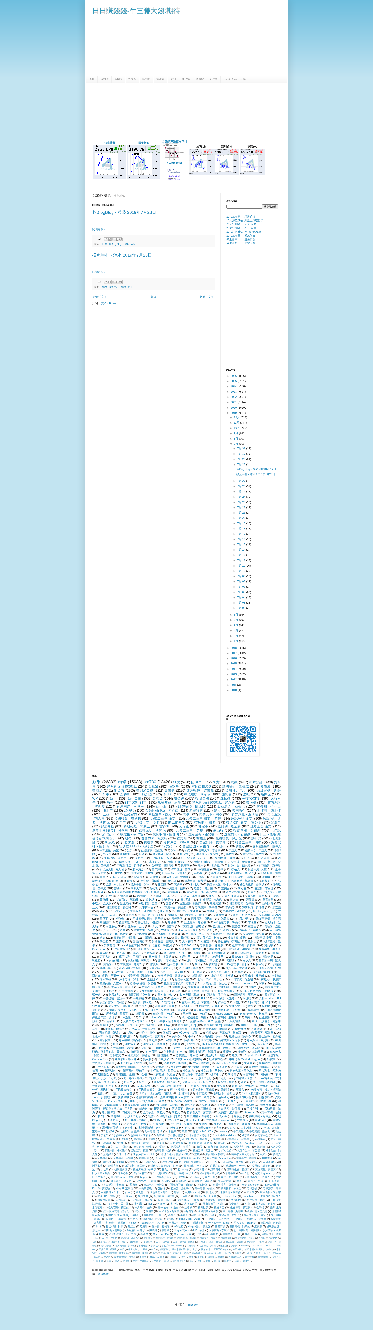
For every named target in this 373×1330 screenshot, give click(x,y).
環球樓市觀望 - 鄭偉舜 (202, 1051)
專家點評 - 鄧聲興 (212, 842)
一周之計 (158, 1047)
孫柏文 (235, 869)
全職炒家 (163, 1059)
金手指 (260, 1207)
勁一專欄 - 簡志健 (243, 1104)
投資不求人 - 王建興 (188, 1200)
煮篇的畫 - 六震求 (111, 983)
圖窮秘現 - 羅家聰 (202, 1181)
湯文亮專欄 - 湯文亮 (268, 918)
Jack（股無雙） (251, 1093)
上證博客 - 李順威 (222, 975)
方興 (218, 1127)
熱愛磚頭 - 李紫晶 (140, 1135)
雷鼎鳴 (164, 826)
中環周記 (238, 1131)
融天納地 (114, 994)
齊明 (243, 1082)
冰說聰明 (167, 1162)
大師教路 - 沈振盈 (164, 1074)
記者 (141, 854)
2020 (234, 407)
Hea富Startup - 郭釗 (122, 1177)
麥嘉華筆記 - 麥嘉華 (238, 1139)
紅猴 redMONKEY (203, 1131)
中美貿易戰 (145, 1188)
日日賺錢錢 (269, 1162)
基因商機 (220, 1226)
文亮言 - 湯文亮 (228, 1112)
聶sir (197, 964)
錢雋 (129, 880)
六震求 (165, 930)
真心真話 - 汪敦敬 (226, 1063)
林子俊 (245, 1173)
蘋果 (132, 244)
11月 (237, 422)
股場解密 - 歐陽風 (160, 945)
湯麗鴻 (225, 1089)
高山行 (218, 830)
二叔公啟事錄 (162, 1242)
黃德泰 (134, 1162)
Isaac (133, 1222)
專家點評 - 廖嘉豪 (224, 933)
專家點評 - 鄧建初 (193, 926)
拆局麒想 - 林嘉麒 (253, 975)
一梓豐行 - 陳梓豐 (199, 1085)
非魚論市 (188, 1070)
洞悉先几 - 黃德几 (181, 1146)
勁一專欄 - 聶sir (176, 964)
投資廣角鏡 (120, 1169)
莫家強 (176, 1044)
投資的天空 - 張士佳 (215, 983)
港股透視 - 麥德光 (215, 1154)
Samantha (119, 876)
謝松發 (196, 1215)
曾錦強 (217, 876)
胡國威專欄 (111, 1104)
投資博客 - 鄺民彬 (116, 1219)
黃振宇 (139, 857)
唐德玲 (160, 1066)
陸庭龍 (143, 1226)
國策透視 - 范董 (221, 1249)
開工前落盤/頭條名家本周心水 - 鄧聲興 (135, 892)
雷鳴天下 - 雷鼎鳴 (209, 850)
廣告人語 (190, 1104)
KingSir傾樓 (143, 1085)
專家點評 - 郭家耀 (234, 911)
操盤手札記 (182, 979)
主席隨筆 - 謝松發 (208, 1211)
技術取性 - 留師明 (166, 834)
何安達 (181, 1009)
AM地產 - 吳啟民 (146, 1181)
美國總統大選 (234, 1257)
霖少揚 (118, 888)
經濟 (190, 998)
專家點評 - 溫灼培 (258, 1040)
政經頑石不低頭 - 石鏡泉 (179, 983)
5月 (236, 619)
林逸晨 (126, 1017)
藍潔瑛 (126, 1261)
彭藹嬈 (238, 1116)
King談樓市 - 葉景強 (199, 1226)
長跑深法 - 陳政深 (207, 1245)
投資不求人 (164, 1200)
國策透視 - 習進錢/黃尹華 (202, 892)
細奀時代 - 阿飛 (114, 1101)
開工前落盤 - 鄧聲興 (118, 907)
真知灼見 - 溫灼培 (245, 814)
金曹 (144, 1047)
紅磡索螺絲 (216, 1059)
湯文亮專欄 (233, 892)
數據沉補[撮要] (177, 861)
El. (140, 1017)
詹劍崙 (140, 1192)
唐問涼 (266, 794)
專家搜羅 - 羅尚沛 (130, 1040)
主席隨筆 (189, 1211)
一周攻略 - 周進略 (223, 998)
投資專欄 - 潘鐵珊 (138, 975)
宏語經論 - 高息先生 (130, 1238)
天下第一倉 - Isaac (219, 1222)
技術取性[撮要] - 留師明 (243, 822)
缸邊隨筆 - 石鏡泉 (152, 850)
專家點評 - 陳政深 (230, 1032)
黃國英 (118, 78)
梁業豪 (170, 790)
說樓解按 (138, 941)
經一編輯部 (211, 1234)
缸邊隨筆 (263, 857)
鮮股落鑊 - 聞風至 (137, 826)
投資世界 (203, 1207)
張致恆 (249, 1253)
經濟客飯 (113, 1165)
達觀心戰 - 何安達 (229, 1009)
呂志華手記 (261, 1135)
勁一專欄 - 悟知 (271, 1112)
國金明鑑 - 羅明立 (110, 1032)
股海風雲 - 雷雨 (271, 873)
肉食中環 (267, 1158)
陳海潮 (220, 914)
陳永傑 (164, 911)
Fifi (203, 998)
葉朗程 (213, 964)
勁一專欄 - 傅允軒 (175, 952)
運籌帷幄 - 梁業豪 (200, 790)
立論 (94, 1242)
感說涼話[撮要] (242, 818)
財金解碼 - (135, 1242)
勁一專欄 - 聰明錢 (264, 1082)
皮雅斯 (200, 1257)
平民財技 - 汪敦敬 (166, 933)
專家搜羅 (105, 1040)
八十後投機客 (160, 1173)
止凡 (95, 907)
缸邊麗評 (264, 1017)
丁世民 (221, 1104)
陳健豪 (211, 911)
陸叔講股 (163, 1055)
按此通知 (119, 195)
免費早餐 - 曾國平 (134, 1021)
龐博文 (210, 1192)
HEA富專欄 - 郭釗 (236, 964)
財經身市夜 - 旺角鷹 (204, 1196)
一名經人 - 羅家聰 (189, 895)
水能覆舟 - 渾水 (110, 1192)
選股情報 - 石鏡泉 (237, 834)
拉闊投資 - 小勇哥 (209, 1006)
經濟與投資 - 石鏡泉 (238, 1169)
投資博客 (219, 1207)
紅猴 (109, 895)
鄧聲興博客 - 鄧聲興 (224, 1184)
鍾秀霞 (140, 1013)
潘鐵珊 (154, 888)
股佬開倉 (167, 899)
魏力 (217, 810)
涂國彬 (172, 922)
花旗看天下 (129, 1112)
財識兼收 (111, 926)
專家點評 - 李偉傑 (206, 907)
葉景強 (227, 1051)
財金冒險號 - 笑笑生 (151, 1127)
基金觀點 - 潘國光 (149, 922)
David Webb (256, 1245)
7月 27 (241, 480)
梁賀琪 (154, 1245)
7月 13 (241, 554)
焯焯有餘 (199, 1169)
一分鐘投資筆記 (163, 1177)
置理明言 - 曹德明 (133, 1070)
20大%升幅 (233, 224)
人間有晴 (187, 941)
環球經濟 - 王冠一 (245, 994)
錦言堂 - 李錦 (255, 1181)
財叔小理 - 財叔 (114, 1226)
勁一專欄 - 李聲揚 (160, 956)
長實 (208, 1261)
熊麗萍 (185, 865)
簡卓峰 (211, 1257)
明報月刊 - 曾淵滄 (224, 1093)
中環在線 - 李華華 (197, 794)
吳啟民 (166, 1181)
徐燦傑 (124, 1139)
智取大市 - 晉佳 (147, 822)
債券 (153, 1249)
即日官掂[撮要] (227, 990)
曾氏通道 (143, 1245)
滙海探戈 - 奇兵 (143, 930)
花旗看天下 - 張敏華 (261, 1032)
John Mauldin (229, 1196)
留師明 (175, 786)
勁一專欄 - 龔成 (189, 994)
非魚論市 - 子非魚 (212, 1070)
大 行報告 (250, 224)
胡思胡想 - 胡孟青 (134, 1165)
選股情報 (125, 854)
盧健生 (252, 926)
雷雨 (102, 876)
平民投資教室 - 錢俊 (151, 1089)
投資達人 (215, 1074)
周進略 (247, 998)
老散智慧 (115, 1055)
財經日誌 (249, 239)
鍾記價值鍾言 (179, 1261)
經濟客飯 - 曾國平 (117, 1013)
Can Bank (126, 1196)
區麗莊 (276, 952)
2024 (234, 386)
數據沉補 (125, 903)
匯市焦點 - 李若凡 (154, 1112)
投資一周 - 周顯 (257, 869)
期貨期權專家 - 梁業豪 (124, 1257)
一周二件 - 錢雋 (177, 1222)
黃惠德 (234, 899)
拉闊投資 (267, 903)
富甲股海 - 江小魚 (210, 1173)
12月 (237, 417)
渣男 (183, 1257)
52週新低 (232, 243)
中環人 (143, 1006)
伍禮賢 (201, 876)
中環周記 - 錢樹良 (259, 1131)
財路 (250, 1006)
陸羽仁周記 (98, 1177)
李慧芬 (262, 1238)
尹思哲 (264, 1085)
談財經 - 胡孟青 (229, 826)
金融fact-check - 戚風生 (196, 1082)
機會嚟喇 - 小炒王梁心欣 (126, 1116)
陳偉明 (188, 1040)
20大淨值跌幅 (234, 220)
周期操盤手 (190, 1203)
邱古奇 (191, 1044)
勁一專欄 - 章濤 (153, 1131)
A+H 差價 (250, 228)
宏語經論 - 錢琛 (143, 1146)
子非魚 (238, 1066)
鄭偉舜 (242, 1051)
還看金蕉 (267, 899)
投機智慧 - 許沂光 (229, 838)
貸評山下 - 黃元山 (172, 971)
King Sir (143, 1177)
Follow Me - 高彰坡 (174, 873)
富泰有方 (234, 1203)
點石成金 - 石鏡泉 (231, 806)
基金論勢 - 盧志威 (270, 1036)
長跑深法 (190, 1245)
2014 (234, 668)
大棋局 (105, 1169)
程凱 (235, 1055)
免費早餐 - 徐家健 (125, 1059)
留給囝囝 (273, 1238)
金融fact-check (250, 1184)
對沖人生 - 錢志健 (239, 865)
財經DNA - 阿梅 (106, 1196)
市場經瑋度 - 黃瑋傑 (129, 865)
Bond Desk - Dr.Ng (235, 78)
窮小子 (143, 1082)
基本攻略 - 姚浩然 (168, 1207)
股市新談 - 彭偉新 (270, 865)
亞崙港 (161, 1188)
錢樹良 (174, 1127)
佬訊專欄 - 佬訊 (162, 1150)
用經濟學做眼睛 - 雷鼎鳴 (148, 918)
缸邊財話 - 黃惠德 (210, 899)
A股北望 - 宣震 (148, 903)
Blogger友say (181, 1230)
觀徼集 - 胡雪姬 (131, 834)
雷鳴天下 (177, 918)
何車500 (186, 945)
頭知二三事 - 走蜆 (189, 830)
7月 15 (241, 544)
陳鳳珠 (154, 964)
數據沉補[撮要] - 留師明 (208, 861)
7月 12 (241, 560)
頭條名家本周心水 (241, 1070)
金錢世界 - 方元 (156, 979)
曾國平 (104, 918)
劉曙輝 (265, 1234)
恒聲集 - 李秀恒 (264, 888)
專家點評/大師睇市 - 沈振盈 (132, 1066)
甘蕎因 (276, 964)
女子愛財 (176, 1066)
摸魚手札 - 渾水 (117, 287)
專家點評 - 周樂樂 (230, 987)
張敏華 (150, 1025)
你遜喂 (277, 895)
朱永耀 (250, 1192)
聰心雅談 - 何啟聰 (199, 1135)
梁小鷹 (138, 1203)
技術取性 (186, 899)
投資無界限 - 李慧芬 (244, 1238)
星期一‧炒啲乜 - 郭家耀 (196, 1002)
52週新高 (232, 239)
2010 (234, 690)
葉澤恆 (263, 1154)
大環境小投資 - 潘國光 (257, 1177)
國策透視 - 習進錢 (270, 1070)
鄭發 (176, 1192)
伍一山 (161, 806)
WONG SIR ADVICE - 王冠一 (248, 1143)
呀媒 (101, 1234)
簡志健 (143, 1108)
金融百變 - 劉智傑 (118, 1207)
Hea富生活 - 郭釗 (270, 1078)
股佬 (128, 838)
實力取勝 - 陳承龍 (216, 1028)
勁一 (113, 798)
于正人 (233, 850)
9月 (236, 433)
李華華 (168, 794)
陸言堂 (170, 926)
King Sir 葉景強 (124, 1188)
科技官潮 (158, 1123)
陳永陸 (147, 794)
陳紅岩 (131, 1226)
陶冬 (186, 814)
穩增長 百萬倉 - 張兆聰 (123, 1009)
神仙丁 (203, 1013)
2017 (234, 653)
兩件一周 (210, 1177)
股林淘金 (138, 869)
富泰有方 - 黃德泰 (246, 1158)
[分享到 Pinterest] (121, 239)
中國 (122, 1249)
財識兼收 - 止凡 (134, 926)
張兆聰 (266, 1006)
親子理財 (221, 1066)
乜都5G (110, 1131)
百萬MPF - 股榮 (136, 1123)
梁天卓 (120, 952)
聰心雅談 (178, 1135)
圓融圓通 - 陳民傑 (202, 918)
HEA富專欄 (166, 1002)
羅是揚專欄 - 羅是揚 (200, 1143)
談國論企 (239, 810)
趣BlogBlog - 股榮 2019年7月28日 (124, 212)
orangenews (243, 983)
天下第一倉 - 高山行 (174, 907)
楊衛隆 (138, 1139)
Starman (249, 1112)
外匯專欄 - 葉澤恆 (253, 1249)
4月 (236, 625)
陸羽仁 (146, 78)
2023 (234, 391)
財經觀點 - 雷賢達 (152, 1219)
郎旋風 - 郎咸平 (114, 1028)
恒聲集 (120, 918)
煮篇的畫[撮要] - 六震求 (174, 1097)
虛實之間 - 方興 (249, 1127)
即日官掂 (201, 1093)
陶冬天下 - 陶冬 (210, 814)
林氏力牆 (167, 1169)
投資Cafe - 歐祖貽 (243, 956)
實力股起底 (182, 937)
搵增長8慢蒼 (243, 1097)
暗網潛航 (252, 1188)
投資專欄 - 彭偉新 (247, 830)
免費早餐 (172, 892)
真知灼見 (154, 861)
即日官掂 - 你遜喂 (242, 979)
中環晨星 (203, 869)
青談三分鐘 (251, 1234)
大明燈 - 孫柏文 (109, 1238)
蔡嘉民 (231, 1127)
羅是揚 (161, 1143)
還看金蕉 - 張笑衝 (201, 834)
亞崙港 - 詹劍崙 (180, 1188)
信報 (187, 1127)
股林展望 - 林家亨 (250, 930)
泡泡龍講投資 (168, 1139)
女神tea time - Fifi (270, 998)
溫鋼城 (261, 1146)
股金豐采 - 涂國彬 (195, 922)
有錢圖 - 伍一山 (269, 806)
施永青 (160, 78)
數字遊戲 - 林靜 (256, 1200)
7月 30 (241, 453)
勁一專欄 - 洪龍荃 (233, 1211)
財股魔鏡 (240, 1028)
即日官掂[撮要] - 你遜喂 (258, 990)
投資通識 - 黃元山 (203, 1150)
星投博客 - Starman (245, 1222)
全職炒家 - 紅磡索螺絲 (188, 1059)
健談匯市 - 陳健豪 (187, 911)
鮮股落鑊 (107, 826)
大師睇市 (103, 1066)
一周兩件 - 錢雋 (143, 1207)
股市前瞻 (249, 1257)
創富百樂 (163, 1249)
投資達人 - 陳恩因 (256, 1219)
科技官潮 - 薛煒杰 (181, 1123)
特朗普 (134, 1219)
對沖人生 (221, 1116)
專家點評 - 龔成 (170, 1116)
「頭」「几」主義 (121, 1093)
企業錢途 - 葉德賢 (123, 1158)
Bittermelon (99, 949)
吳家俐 (104, 899)
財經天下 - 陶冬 (118, 1242)
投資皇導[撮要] (236, 937)
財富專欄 (248, 1074)
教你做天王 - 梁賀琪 (125, 1245)
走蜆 (246, 794)
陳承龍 (258, 1028)
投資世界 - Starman (218, 1120)
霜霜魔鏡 (214, 949)
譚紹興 (124, 895)
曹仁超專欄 (224, 1181)
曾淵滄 (104, 78)
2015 (234, 663)
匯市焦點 (275, 1028)
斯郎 (208, 1032)
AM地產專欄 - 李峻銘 (227, 922)
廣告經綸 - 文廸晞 (233, 1162)
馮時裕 (114, 1120)
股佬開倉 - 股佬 (162, 857)
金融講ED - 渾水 (135, 1230)
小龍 (247, 1203)
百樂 (239, 1181)
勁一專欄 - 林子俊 (183, 1173)
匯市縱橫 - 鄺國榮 (165, 1158)
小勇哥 (186, 1006)
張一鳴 (96, 994)
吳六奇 (230, 854)
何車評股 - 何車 (180, 869)
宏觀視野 (121, 1200)
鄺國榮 (120, 1162)
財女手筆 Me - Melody (172, 1245)
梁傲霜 (197, 949)
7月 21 (241, 512)
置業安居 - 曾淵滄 (122, 987)
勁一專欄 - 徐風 (133, 1078)
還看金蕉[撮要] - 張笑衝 (110, 830)
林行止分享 (232, 895)
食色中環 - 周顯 (101, 1036)
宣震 (168, 903)
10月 (237, 427)
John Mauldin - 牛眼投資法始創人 (262, 1196)
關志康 (176, 990)
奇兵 (122, 930)
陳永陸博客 (109, 1112)
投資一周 (182, 1150)
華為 (117, 1261)
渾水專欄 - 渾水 (129, 979)
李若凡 (176, 1112)
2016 (234, 658)
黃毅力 (253, 987)
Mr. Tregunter (261, 911)
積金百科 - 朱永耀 (270, 1192)
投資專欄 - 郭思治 (270, 914)
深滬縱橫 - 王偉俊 (203, 1089)
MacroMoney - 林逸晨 (253, 1013)
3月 (236, 630)
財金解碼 (97, 892)
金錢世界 (170, 1040)
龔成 (197, 952)
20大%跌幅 (233, 228)
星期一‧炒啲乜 (241, 914)
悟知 (101, 1116)
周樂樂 (176, 987)
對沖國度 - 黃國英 (130, 806)
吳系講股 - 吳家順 (270, 1063)
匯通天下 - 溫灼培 (183, 1108)
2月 (236, 635)
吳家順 (147, 1059)
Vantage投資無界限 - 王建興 (181, 1028)
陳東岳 (218, 1123)
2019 (234, 412)
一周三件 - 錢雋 (176, 888)
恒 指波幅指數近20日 (174, 141)
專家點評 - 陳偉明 (140, 1253)
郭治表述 (209, 1215)
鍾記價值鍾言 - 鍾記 (255, 1215)
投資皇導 (123, 1097)
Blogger (193, 1304)
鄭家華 (110, 1222)
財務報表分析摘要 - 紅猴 (164, 1165)
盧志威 (277, 933)
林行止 (213, 895)
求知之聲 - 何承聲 (120, 1006)
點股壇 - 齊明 (226, 1082)
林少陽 (186, 78)
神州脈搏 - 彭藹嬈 (260, 1116)
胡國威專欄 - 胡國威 (137, 1104)
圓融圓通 (157, 998)
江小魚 (195, 1177)
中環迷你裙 (197, 1222)
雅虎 (176, 782)
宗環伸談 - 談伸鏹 (199, 987)
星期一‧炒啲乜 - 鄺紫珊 (266, 1021)
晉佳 (122, 822)
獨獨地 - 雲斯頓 (113, 1230)
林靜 (111, 990)
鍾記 (137, 1211)
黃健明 (246, 1261)
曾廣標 (200, 78)
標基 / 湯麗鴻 (178, 1089)
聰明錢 (125, 1085)
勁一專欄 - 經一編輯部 (246, 1230)
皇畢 (220, 869)
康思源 (258, 1226)
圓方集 (182, 1177)
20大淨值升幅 (234, 231)
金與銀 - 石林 (192, 1192)
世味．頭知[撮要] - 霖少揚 (202, 960)
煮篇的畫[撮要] (144, 1097)
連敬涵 (110, 1021)
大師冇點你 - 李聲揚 (248, 1150)
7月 (236, 443)
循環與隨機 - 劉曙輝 (186, 1238)
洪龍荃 (172, 1215)
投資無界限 (226, 1238)
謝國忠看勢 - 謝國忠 (181, 1184)
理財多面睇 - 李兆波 (240, 873)
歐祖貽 (96, 960)
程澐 (116, 1044)
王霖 (198, 1234)
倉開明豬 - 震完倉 (199, 990)
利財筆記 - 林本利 (259, 1002)
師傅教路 (110, 945)
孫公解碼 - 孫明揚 (229, 941)
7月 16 (241, 539)
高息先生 (148, 1242)
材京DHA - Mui (161, 1234)
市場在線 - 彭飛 (180, 1253)
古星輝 (172, 1131)
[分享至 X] (113, 239)
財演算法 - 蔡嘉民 (102, 1173)
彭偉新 (125, 794)
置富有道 (124, 922)
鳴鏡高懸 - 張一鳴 (139, 994)
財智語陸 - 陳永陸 (192, 806)
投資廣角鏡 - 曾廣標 (144, 1169)
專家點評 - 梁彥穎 (113, 1184)
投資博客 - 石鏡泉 (153, 1101)
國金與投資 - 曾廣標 (252, 884)
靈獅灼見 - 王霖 (231, 1234)
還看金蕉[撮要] (261, 826)
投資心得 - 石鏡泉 (182, 1101)
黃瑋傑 (184, 826)
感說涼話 (142, 895)
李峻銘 (252, 922)
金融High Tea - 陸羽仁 (161, 810)
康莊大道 (105, 956)
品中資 (119, 971)
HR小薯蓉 (198, 1230)
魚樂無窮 (215, 903)
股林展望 (234, 1006)
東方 (216, 782)
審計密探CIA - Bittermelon (154, 949)
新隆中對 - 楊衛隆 (115, 1150)
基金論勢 (262, 1044)
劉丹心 (176, 1036)
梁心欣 (223, 1078)
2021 (234, 402)
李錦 (136, 952)
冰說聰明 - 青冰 (164, 1006)
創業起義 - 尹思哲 (243, 1085)
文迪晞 (107, 1257)
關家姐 (223, 1245)
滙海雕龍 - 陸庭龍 (271, 1222)
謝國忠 (107, 1162)
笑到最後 (218, 926)
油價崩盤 (172, 1257)
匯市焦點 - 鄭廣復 (242, 880)
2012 (234, 679)
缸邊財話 (225, 930)
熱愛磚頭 (119, 1135)
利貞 (163, 937)
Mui (150, 1203)
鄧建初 (236, 926)
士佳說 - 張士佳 (269, 810)
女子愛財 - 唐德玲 (199, 1066)
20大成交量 (233, 235)
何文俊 (161, 1203)
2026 (234, 375)
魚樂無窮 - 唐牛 (169, 802)
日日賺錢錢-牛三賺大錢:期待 (136, 11)
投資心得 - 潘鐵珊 (236, 968)
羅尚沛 (153, 1040)
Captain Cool (253, 1055)
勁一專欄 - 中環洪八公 (191, 1162)
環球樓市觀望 (110, 1127)
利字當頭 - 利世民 (142, 873)
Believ (244, 1245)
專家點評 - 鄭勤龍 (125, 937)
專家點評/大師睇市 (260, 1066)
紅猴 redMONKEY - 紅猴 (205, 1021)
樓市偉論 (183, 1169)
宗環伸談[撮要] (187, 1025)
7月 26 (241, 486)
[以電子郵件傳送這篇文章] (106, 239)
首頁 (92, 78)
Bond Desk (193, 1120)
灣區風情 (97, 1165)
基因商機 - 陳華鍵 (240, 1226)
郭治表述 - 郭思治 (229, 1215)
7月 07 (241, 586)
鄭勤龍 (148, 937)
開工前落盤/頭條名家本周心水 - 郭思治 (226, 1044)
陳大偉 (123, 1154)
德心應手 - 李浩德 (193, 1074)
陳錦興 (248, 1063)
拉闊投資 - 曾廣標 (127, 818)
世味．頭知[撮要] (168, 960)
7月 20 (241, 517)
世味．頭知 (202, 1097)
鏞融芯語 (105, 968)
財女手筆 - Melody (225, 1135)
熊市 (191, 1257)
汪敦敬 (250, 899)
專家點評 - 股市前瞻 (118, 1253)
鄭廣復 (265, 880)
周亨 (261, 983)
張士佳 (108, 810)
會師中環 (230, 1173)
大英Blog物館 (202, 1009)
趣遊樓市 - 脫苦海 (207, 854)
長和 (200, 1261)
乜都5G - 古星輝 (129, 1131)
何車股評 (151, 1051)
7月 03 (241, 602)
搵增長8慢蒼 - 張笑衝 (143, 983)
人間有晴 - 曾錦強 (177, 876)
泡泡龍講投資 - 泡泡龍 (194, 1139)
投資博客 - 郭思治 (208, 1238)
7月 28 (241, 464)
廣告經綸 (196, 1253)
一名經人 (230, 1101)
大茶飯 (104, 952)
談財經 (150, 899)
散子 (209, 930)
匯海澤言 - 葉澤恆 (191, 1158)
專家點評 (256, 782)
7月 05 (241, 592)
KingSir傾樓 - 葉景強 (169, 1085)
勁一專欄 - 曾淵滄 (205, 1188)
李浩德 (232, 1074)
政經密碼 (130, 814)
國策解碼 (205, 1249)
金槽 (144, 1074)
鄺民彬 (265, 1074)
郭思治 (110, 842)
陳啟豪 (234, 1245)
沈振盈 (132, 78)
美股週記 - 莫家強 (154, 1044)
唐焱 (131, 1032)
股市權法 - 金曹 (243, 1078)
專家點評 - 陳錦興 (175, 1063)
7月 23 (241, 502)
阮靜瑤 (206, 1104)
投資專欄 (202, 798)
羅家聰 (266, 876)
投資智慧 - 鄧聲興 (253, 933)
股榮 (104, 244)
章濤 (184, 1131)
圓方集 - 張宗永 (216, 994)
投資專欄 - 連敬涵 (226, 1017)
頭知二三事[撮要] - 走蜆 (203, 818)
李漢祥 (144, 1234)
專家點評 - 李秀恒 (255, 1242)
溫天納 (107, 854)
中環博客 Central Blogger (244, 1059)
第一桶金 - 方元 (107, 1082)
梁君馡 (102, 1047)
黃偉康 (178, 884)
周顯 (173, 78)
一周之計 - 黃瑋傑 (181, 1047)
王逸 (267, 1025)
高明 (247, 857)
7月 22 (241, 507)
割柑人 (195, 884)
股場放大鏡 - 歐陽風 (112, 869)
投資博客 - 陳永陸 (231, 1188)
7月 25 (241, 491)
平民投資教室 (123, 1089)
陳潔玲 (227, 1261)
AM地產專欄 (132, 945)
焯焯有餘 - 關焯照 (162, 865)
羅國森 (252, 892)
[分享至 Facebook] (117, 239)
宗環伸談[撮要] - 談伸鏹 (218, 1025)
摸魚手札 (265, 1104)
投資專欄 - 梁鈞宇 (244, 945)
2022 (234, 396)
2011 (234, 684)
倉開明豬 (183, 1093)
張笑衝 (227, 794)
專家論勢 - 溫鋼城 (218, 1146)
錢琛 (199, 1146)
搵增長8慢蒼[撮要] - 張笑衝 (123, 1215)
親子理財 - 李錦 (188, 968)
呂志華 (245, 1135)
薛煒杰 (203, 1123)
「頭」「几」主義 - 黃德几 (155, 1093)
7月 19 (241, 523)
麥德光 (277, 1154)
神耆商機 (127, 990)
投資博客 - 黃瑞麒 (240, 1207)
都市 (222, 846)
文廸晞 (253, 1162)
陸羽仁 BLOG (201, 786)
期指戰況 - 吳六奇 (253, 854)
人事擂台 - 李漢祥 (219, 1230)
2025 (234, 381)
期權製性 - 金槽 (125, 1074)
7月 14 (241, 549)
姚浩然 (188, 1207)
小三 (155, 1253)
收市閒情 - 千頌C (142, 971)
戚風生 (128, 1082)
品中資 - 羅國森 (150, 880)
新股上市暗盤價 (253, 220)
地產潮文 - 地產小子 (211, 956)
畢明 (240, 971)
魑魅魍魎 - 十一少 (236, 1165)
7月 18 (241, 528)
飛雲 (151, 1116)
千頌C (103, 971)
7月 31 (241, 448)
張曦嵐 (238, 1253)
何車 (106, 794)
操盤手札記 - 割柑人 (219, 884)
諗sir (102, 937)
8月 (236, 438)
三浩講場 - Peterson (230, 1219)
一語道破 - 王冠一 (114, 998)
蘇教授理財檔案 (140, 1261)
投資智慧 (267, 956)
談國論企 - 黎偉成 (235, 786)
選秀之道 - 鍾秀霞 (164, 1082)
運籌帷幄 (196, 810)
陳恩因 (122, 1222)
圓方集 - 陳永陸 (142, 1002)
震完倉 (225, 888)
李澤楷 (142, 1257)
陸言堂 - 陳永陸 (203, 888)
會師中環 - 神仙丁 (164, 1013)
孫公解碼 (196, 971)
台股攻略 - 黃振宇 (115, 857)
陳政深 (167, 1032)
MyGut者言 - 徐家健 (157, 1009)
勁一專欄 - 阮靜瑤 (167, 1104)
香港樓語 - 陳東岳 (239, 1123)
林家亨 (203, 826)
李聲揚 (104, 941)
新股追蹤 (249, 216)
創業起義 (144, 1158)
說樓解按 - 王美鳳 (163, 941)
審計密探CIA (122, 949)
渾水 (104, 287)
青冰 (200, 865)
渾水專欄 (105, 979)
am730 (149, 781)
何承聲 (222, 1002)
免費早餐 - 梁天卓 (270, 949)
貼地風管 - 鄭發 (159, 1192)
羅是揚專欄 (176, 1143)
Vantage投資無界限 (144, 1028)
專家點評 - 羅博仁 (164, 1238)
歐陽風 (129, 842)
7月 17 (241, 533)
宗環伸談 (206, 1108)
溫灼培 (129, 810)
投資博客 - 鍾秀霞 (229, 1108)
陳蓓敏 (135, 1051)
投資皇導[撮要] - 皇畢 (267, 937)
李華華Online (203, 1127)
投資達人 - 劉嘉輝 (103, 1063)
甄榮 (129, 850)
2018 (234, 647)
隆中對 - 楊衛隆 (161, 1226)
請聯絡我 (103, 1274)
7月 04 (241, 597)
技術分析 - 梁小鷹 (118, 1203)
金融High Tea (235, 790)
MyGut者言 (140, 1173)
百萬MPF (161, 1135)
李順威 (276, 975)
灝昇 (247, 1017)
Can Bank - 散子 (188, 930)
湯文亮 (167, 846)
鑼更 (192, 1261)
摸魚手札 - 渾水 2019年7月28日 (122, 255)
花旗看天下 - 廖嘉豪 (199, 1112)
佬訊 (237, 1002)
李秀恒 (242, 888)
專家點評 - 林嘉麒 (211, 945)
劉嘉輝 (271, 1059)
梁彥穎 (134, 1184)
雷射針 (157, 1120)
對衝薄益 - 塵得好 (141, 1143)
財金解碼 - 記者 (162, 854)
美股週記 (131, 1044)
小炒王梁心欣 (203, 1078)
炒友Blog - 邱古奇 (132, 1063)
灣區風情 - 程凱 (215, 1055)
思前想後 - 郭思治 (139, 960)
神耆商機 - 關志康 (152, 990)
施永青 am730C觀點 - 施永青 (213, 802)
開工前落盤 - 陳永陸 (112, 1002)
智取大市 (242, 1120)
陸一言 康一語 (151, 914)
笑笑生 (129, 1127)
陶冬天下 (136, 888)
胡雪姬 (106, 834)
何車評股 (157, 869)
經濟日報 (215, 1169)
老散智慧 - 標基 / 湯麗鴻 (266, 1089)
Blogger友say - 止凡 (143, 1154)
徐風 (181, 949)
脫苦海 (184, 854)
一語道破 (248, 1101)
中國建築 (132, 1249)
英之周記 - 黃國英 (265, 1169)
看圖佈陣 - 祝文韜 (154, 838)
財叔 (98, 1226)
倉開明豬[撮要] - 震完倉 (249, 952)
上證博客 (197, 975)
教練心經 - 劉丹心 (240, 1036)
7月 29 (241, 459)
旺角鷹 (184, 1196)
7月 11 (241, 565)
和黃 (195, 1249)
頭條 (122, 781)
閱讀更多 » (98, 229)
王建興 (187, 1013)
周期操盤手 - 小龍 (213, 1203)
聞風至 (276, 822)
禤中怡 (153, 1063)
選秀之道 (215, 1165)
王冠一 (107, 814)
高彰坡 (198, 873)
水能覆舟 (97, 1207)
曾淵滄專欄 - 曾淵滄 (170, 975)
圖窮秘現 (181, 1181)
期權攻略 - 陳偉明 (229, 1040)
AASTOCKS (250, 798)
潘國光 (172, 914)
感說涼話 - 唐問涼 (152, 830)
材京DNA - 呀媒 (182, 1234)
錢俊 (101, 1093)
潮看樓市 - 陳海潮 (196, 914)
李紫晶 (104, 1135)
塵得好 (121, 1143)
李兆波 (215, 873)
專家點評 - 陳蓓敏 (249, 1047)
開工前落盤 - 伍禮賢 (241, 876)
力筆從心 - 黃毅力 (153, 987)
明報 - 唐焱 (148, 1032)
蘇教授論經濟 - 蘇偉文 (267, 846)
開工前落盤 (176, 822)
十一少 (213, 1162)
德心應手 (174, 1120)
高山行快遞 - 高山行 (194, 857)
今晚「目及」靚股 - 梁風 (175, 1154)
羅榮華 (221, 1257)
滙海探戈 (108, 1154)
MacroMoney (224, 1013)
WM (95, 798)
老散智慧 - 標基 (139, 1150)
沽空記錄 (249, 243)
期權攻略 (206, 1040)
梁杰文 (247, 960)
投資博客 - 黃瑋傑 (215, 1200)
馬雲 (237, 1261)
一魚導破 (138, 998)
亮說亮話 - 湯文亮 (160, 968)
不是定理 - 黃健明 (107, 1249)
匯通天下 (159, 1108)
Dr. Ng (269, 1245)
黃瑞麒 (149, 1211)
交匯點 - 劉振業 (261, 1165)
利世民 (119, 873)
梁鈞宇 (268, 945)
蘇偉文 (240, 846)
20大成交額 (233, 216)
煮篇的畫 (263, 1097)
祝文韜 (182, 838)
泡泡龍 (151, 1139)
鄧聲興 (179, 798)
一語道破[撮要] (261, 971)
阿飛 (133, 1101)
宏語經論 (260, 1139)
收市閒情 (236, 1200)
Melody (223, 1131)
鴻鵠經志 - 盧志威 (127, 1025)
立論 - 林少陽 (114, 884)
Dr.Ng (166, 1025)
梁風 (197, 1154)
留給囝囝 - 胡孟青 (196, 846)
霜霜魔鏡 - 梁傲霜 (239, 949)
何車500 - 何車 (136, 802)
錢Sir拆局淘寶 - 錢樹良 (116, 1211)
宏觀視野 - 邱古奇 (142, 1200)
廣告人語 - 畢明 (220, 971)
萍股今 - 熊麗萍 (271, 979)
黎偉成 (265, 786)
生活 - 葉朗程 (201, 1063)
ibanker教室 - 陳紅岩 (152, 1222)
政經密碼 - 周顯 (269, 790)
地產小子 (185, 956)
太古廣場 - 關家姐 (234, 1242)
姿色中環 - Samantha (219, 1158)
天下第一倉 (146, 907)
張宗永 (117, 911)
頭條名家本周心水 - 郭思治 (215, 1047)
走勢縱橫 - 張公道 (160, 1261)
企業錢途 (102, 1158)
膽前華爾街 (263, 1257)
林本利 (260, 964)
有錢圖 (201, 838)
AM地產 (178, 1226)
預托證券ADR (252, 231)
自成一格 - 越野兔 (154, 1184)
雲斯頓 (165, 1230)
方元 (155, 926)
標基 (278, 1044)
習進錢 (138, 876)
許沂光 (256, 838)
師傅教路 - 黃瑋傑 (253, 907)
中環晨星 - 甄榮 (109, 850)
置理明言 (110, 1070)
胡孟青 (119, 790)
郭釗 (102, 911)
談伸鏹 (130, 914)
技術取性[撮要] (205, 822)
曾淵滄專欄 (144, 790)
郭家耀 (154, 876)
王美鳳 (120, 941)
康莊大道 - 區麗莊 (130, 956)
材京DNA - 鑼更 (157, 1257)
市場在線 (165, 1253)
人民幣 (144, 1249)
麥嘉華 (216, 1139)
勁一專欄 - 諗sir (195, 933)
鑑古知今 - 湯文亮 (121, 1181)
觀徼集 (149, 842)
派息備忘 (249, 235)
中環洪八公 (150, 1162)
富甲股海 (148, 1238)
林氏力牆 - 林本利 (136, 1120)
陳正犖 (217, 1261)
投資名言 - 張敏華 (164, 1196)
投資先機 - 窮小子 (103, 1085)
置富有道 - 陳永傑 (141, 911)
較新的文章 (100, 296)
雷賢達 (171, 1219)
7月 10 (241, 570)
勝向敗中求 (165, 994)
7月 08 (241, 581)
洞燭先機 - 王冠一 (154, 1215)
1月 (236, 641)
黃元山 (107, 930)
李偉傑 (229, 907)
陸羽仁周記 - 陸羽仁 (163, 1070)
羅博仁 (103, 1242)
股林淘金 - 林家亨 (176, 842)
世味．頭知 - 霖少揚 (209, 979)
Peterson (210, 1219)
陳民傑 (225, 918)
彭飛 (266, 1253)
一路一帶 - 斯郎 (188, 1032)
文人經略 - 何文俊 (266, 1203)
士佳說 (276, 830)
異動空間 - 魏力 (160, 814)
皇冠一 (175, 998)
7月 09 (241, 576)
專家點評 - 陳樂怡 (196, 880)
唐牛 (110, 802)
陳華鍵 (153, 1230)
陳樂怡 (219, 880)
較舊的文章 (207, 296)
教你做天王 (106, 1245)
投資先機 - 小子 (211, 1036)
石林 (127, 1192)
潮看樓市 (105, 922)
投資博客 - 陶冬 (242, 1146)
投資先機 (143, 1196)
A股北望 (243, 918)
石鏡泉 (214, 78)
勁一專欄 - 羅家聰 (180, 1249)
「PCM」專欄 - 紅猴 (268, 968)
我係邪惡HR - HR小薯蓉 (122, 1234)
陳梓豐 (221, 1085)
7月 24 (241, 496)
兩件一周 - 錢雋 (230, 1177)
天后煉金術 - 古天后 (176, 1078)
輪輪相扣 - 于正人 (194, 1165)
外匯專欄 (237, 1249)
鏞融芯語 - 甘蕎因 (130, 968)
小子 (190, 1036)
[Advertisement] (186, 46)
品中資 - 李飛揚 (119, 1146)
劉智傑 (174, 1203)
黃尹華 (172, 880)
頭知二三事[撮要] (163, 818)
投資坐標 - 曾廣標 (257, 1211)
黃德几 (230, 960)
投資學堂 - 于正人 (256, 850)
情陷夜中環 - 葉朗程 (151, 1036)
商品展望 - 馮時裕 (198, 1116)
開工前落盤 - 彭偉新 (241, 903)
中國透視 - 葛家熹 (169, 1211)
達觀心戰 (123, 1173)
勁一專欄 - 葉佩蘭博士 (168, 1021)
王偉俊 (240, 1089)
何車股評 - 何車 (173, 1051)
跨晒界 (107, 964)
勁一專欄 (134, 798)
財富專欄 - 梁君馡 (123, 1047)
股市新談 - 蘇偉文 (139, 1055)
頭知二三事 (163, 895)
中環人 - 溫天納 (102, 903)
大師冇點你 (225, 1150)
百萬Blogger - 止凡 (265, 1173)
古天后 (153, 1078)
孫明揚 (252, 941)
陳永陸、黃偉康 (240, 861)
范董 (109, 1261)
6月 (236, 614)
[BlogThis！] (110, 239)
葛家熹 (184, 1215)
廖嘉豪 (276, 907)
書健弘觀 (260, 1120)
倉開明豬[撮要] (217, 952)
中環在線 (106, 1143)
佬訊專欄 (253, 1009)
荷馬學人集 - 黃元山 (242, 1154)
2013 (234, 674)
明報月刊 (252, 1108)
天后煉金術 (222, 1097)
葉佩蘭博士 (236, 1021)
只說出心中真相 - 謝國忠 (210, 1242)
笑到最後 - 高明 (225, 857)
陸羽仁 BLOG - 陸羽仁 (136, 846)
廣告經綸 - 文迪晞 (212, 1253)
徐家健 (205, 941)
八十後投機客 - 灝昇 (194, 1017)
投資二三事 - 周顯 (248, 842)
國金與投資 (103, 1200)
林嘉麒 (162, 884)
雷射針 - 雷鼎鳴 (208, 1101)
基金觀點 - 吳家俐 (127, 899)
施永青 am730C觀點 (122, 786)
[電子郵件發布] (99, 239)
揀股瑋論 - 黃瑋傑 (230, 1192)
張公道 (228, 1253)
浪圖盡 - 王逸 (249, 1025)
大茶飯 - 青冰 (256, 895)
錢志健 (216, 865)
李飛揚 (161, 1146)
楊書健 (116, 1123)
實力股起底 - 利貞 (208, 937)
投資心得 (211, 968)
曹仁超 (222, 1143)
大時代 (269, 1249)
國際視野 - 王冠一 (130, 861)
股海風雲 (125, 1036)
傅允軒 (151, 952)
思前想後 (114, 960)
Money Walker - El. (162, 1017)
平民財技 (142, 933)
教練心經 (265, 1101)
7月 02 (241, 607)
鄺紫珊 (104, 1025)
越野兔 (203, 1184)
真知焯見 (257, 1051)
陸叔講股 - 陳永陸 (187, 1055)
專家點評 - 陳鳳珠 (131, 964)
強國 (258, 1253)
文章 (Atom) (108, 303)
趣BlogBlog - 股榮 (119, 244)
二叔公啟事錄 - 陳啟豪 (183, 1242)
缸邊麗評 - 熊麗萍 (190, 903)
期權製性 (103, 1074)
